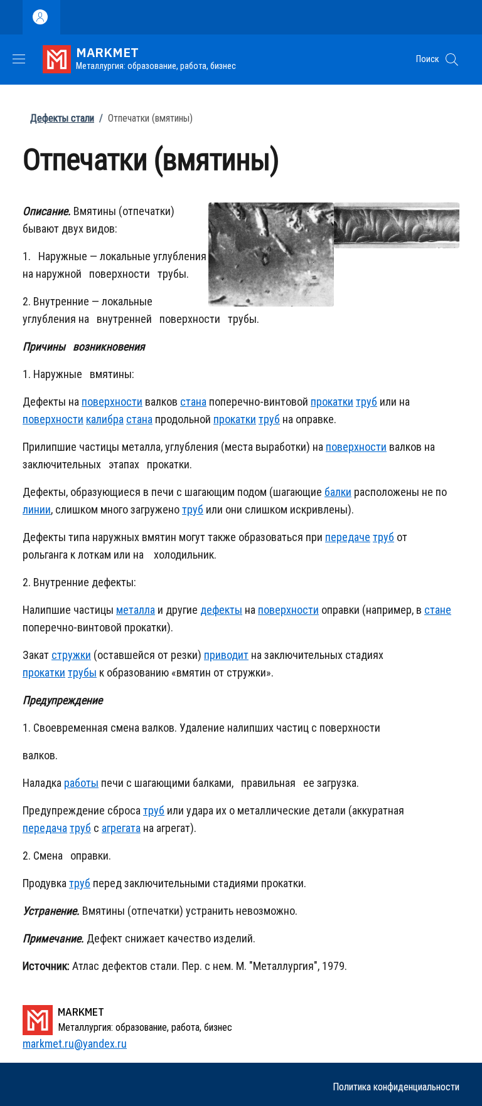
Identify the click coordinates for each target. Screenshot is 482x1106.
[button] (451, 59)
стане (437, 609)
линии (37, 509)
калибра (105, 419)
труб (366, 401)
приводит (226, 654)
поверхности (112, 401)
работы (81, 782)
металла (135, 609)
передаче (347, 537)
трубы (82, 672)
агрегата (121, 828)
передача (45, 828)
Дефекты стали (62, 118)
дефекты (221, 609)
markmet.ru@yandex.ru (75, 1043)
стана (193, 401)
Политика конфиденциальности (396, 1087)
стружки (71, 654)
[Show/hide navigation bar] (19, 59)
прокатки (332, 401)
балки (337, 491)
